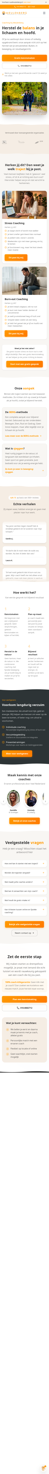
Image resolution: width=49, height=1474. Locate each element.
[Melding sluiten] (45, 2)
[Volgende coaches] (45, 801)
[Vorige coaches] (3, 801)
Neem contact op (23, 933)
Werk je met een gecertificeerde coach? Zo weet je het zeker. (26, 74)
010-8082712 (26, 66)
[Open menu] (44, 13)
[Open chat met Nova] (43, 1468)
